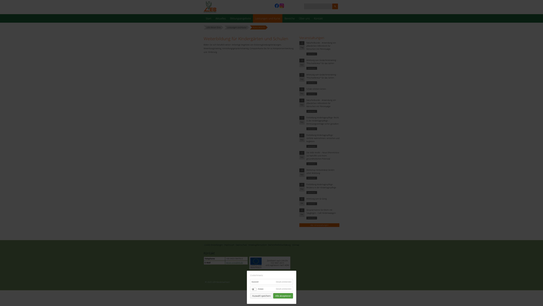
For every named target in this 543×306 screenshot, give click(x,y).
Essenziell (255, 282)
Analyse (260, 289)
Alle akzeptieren (283, 295)
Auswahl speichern (261, 295)
